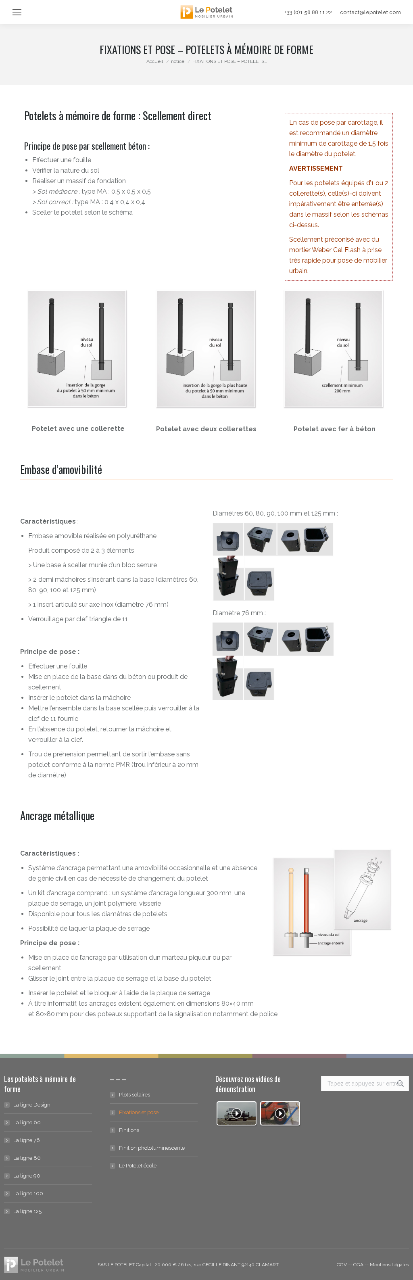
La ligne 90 (26, 1176)
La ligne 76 (26, 1140)
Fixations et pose (139, 1112)
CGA (358, 1264)
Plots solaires (134, 1095)
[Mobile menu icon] (17, 12)
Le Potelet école (137, 1166)
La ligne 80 (27, 1158)
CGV (342, 1264)
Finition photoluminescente (152, 1148)
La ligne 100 (28, 1193)
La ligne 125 (27, 1211)
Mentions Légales (389, 1264)
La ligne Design (31, 1105)
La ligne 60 (27, 1122)
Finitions (129, 1130)
